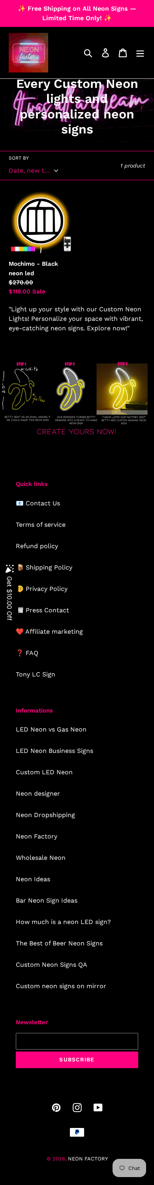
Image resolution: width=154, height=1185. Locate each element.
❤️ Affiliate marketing (49, 631)
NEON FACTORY (88, 1159)
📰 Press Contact (42, 610)
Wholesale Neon (41, 857)
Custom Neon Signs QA (51, 964)
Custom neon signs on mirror (61, 986)
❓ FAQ (27, 653)
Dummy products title (66, 6)
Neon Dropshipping (45, 815)
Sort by (19, 158)
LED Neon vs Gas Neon (51, 729)
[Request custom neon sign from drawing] (77, 436)
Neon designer (38, 793)
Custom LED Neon (44, 772)
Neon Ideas (33, 879)
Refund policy (37, 546)
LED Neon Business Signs (54, 750)
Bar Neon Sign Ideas (46, 900)
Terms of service (41, 524)
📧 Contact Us (38, 503)
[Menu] (140, 53)
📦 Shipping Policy (44, 567)
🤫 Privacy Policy (42, 588)
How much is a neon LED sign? (63, 922)
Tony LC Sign (35, 674)
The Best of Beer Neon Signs (59, 943)
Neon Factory (36, 836)
